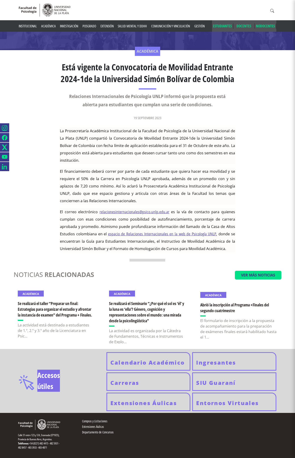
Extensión (107, 26)
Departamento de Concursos (98, 432)
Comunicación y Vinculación (170, 26)
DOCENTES (243, 26)
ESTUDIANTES (222, 26)
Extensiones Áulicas (93, 426)
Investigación (69, 26)
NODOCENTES (265, 26)
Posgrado (89, 26)
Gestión (199, 26)
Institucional (28, 26)
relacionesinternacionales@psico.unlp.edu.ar (134, 211)
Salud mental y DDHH (132, 26)
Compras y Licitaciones (94, 421)
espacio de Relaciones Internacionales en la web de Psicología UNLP (162, 233)
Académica (48, 26)
